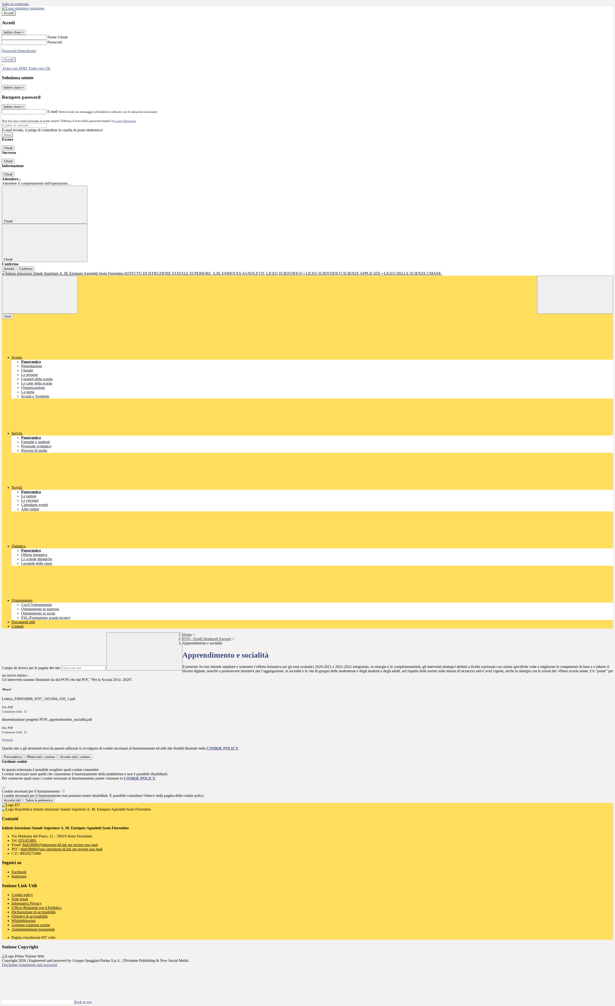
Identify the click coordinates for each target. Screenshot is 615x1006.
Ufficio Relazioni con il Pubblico (37, 908)
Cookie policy (22, 895)
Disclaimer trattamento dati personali (29, 965)
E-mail (52, 111)
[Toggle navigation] (40, 295)
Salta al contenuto (15, 4)
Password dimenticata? (19, 51)
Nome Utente (57, 37)
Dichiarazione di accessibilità (33, 912)
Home (187, 634)
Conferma (25, 269)
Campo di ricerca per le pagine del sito (31, 668)
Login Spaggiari (125, 121)
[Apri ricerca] (575, 295)
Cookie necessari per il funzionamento (31, 791)
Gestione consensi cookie (31, 925)
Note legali (20, 899)
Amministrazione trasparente (33, 929)
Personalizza (13, 757)
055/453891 (27, 840)
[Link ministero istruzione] (23, 8)
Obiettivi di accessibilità (30, 916)
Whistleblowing (24, 921)
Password (54, 42)
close (7, 316)
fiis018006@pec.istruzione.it (61, 849)
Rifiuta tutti (41, 757)
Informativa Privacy (27, 903)
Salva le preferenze (39, 800)
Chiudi (8, 148)
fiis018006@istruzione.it (60, 845)
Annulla (9, 269)
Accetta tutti (75, 757)
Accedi (8, 13)
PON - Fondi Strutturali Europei (206, 639)
